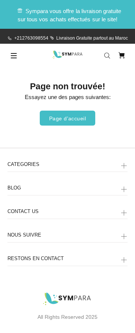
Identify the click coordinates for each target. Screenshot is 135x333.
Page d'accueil (67, 118)
